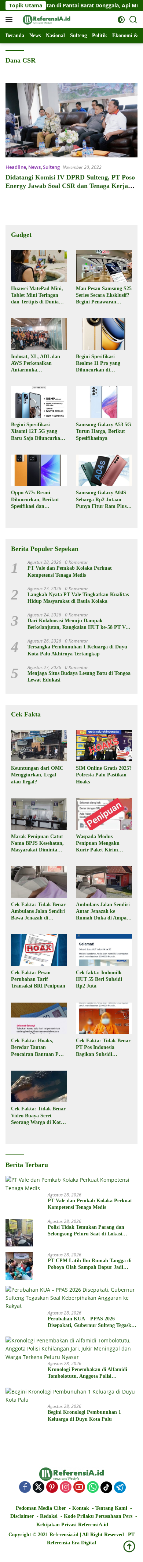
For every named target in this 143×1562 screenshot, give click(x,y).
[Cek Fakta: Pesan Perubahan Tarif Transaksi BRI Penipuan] (39, 950)
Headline (16, 167)
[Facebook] (25, 1487)
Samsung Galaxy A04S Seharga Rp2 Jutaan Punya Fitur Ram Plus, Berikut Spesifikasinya (102, 500)
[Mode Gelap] (121, 20)
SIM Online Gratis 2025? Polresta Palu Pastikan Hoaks (104, 774)
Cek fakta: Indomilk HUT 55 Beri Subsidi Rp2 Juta (99, 979)
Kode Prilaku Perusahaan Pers (98, 1516)
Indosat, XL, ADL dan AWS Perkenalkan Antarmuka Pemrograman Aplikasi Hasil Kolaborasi (36, 364)
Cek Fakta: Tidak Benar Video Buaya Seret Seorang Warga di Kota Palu (38, 1116)
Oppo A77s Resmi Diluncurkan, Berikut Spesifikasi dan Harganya (35, 500)
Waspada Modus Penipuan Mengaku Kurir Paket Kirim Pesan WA (98, 844)
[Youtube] (79, 1487)
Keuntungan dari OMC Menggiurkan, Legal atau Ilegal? (37, 774)
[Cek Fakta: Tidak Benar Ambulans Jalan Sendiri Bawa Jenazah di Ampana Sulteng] (39, 882)
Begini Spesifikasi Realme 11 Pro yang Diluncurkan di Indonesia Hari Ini (98, 364)
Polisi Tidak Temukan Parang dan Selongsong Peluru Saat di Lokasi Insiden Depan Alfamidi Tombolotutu (89, 1230)
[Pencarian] (133, 20)
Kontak (80, 1508)
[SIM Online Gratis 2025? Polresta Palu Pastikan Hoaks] (104, 746)
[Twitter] (38, 1487)
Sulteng (51, 167)
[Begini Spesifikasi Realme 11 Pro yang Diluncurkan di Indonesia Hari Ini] (104, 334)
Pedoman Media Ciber (41, 1508)
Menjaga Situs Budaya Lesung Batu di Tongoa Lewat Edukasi (79, 676)
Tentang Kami (111, 1508)
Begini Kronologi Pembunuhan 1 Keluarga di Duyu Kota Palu (84, 1415)
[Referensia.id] (45, 19)
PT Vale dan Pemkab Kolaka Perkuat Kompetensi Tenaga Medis (69, 571)
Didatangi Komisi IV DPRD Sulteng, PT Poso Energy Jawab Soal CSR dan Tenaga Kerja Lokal (70, 186)
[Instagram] (66, 1487)
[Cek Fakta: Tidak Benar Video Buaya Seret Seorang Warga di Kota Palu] (39, 1086)
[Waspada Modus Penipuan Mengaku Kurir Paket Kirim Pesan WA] (104, 814)
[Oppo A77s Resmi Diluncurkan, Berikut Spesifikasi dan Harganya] (39, 470)
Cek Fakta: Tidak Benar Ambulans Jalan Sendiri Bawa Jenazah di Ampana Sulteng (38, 912)
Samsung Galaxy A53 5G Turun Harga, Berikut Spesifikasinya (103, 431)
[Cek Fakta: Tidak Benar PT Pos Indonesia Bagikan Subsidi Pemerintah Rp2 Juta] (104, 1018)
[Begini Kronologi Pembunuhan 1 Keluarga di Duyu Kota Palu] (72, 1396)
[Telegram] (120, 1487)
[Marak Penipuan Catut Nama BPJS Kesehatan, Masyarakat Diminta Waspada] (39, 814)
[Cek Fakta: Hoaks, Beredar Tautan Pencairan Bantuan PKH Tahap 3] (39, 1018)
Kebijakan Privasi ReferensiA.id (72, 1524)
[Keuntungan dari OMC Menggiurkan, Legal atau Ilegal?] (39, 746)
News (34, 167)
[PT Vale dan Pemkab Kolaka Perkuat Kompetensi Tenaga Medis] (72, 1184)
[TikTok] (106, 1487)
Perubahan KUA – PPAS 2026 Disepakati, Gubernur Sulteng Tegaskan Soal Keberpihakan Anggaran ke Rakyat (92, 1322)
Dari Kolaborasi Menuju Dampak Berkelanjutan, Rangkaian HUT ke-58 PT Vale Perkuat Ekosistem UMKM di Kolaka (79, 624)
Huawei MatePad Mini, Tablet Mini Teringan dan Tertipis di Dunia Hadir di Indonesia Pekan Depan (37, 296)
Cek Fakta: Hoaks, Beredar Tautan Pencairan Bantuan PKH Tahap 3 (39, 1048)
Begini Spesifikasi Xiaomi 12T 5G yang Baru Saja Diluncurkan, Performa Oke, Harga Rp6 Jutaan (38, 432)
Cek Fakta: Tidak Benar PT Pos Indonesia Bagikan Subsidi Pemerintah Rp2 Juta (103, 1048)
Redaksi (49, 1516)
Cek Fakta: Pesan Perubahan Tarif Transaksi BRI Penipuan (38, 979)
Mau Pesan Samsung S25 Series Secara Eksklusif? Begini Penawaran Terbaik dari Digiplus (104, 296)
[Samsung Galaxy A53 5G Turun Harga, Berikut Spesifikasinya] (104, 402)
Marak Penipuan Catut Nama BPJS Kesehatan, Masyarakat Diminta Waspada (37, 844)
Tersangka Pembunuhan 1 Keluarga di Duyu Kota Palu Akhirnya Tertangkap (77, 650)
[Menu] (10, 19)
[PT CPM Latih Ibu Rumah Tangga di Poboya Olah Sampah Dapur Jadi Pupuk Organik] (19, 1266)
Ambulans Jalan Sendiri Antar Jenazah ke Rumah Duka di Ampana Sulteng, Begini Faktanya (104, 912)
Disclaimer (22, 1516)
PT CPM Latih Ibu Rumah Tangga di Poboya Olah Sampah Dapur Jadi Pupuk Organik (90, 1264)
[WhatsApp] (93, 1487)
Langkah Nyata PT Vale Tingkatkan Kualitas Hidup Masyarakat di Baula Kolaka (78, 598)
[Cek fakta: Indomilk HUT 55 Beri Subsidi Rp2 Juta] (104, 950)
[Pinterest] (52, 1487)
